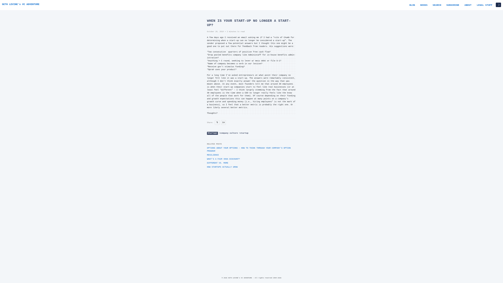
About (468, 5)
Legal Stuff (484, 5)
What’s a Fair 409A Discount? (223, 159)
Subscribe (452, 5)
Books (423, 5)
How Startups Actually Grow (222, 167)
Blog (412, 5)
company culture (229, 133)
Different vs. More (217, 163)
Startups (212, 133)
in (223, 122)
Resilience (213, 155)
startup (244, 133)
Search (437, 5)
